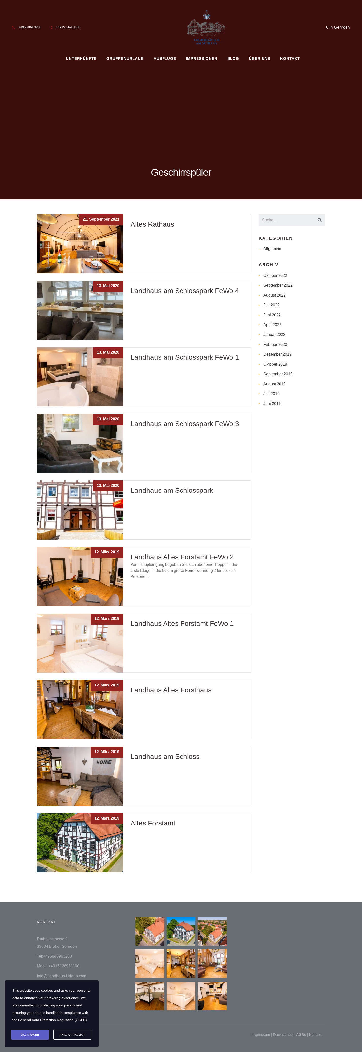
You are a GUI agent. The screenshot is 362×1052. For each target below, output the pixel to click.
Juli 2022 (271, 305)
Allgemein (272, 249)
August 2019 (274, 384)
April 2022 (272, 325)
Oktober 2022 (275, 275)
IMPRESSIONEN (201, 58)
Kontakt (315, 1035)
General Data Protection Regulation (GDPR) (52, 1020)
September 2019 (278, 374)
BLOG (233, 58)
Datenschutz (283, 1035)
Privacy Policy (72, 1034)
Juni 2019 (272, 404)
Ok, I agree (30, 1034)
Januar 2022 (274, 335)
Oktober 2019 (275, 364)
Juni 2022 (272, 315)
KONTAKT (290, 58)
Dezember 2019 (277, 354)
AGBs (301, 1035)
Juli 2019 (271, 394)
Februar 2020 (275, 344)
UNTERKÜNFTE (81, 58)
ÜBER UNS (259, 58)
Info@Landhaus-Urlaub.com (61, 976)
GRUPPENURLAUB (125, 58)
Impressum (261, 1035)
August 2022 (274, 295)
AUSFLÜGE (165, 58)
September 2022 (278, 285)
